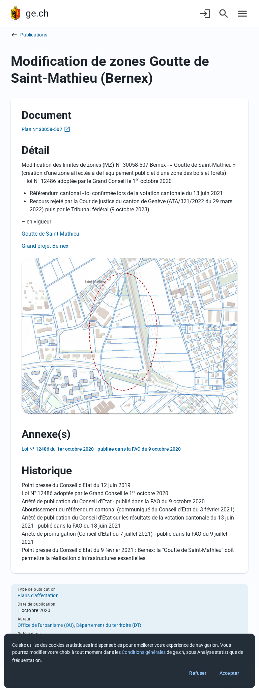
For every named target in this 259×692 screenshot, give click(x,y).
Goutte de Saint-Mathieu (50, 234)
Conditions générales (144, 652)
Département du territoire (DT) (109, 625)
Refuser (197, 673)
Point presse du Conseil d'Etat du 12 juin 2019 (76, 485)
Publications (33, 34)
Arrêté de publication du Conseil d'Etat (67, 501)
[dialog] (129, 661)
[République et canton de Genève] (15, 13)
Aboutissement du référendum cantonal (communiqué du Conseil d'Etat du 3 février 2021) (128, 509)
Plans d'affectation (38, 595)
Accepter (229, 673)
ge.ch (37, 13)
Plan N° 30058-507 (42, 129)
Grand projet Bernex (45, 246)
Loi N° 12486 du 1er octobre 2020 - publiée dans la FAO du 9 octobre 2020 (101, 449)
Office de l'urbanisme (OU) (46, 625)
